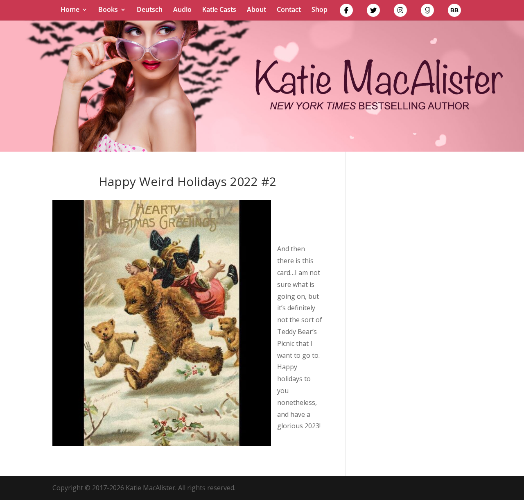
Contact (289, 10)
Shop (320, 10)
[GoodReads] (427, 12)
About (256, 10)
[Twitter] (373, 12)
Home (70, 10)
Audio (182, 10)
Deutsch (150, 10)
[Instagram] (400, 12)
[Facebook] (346, 12)
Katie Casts (219, 10)
